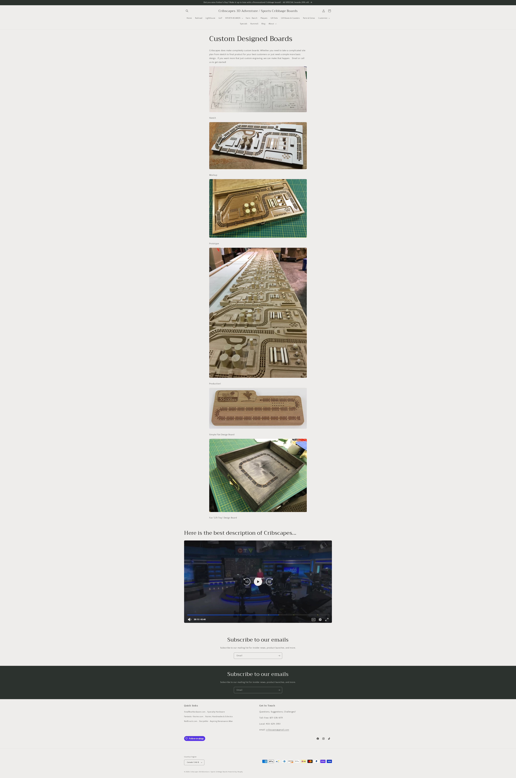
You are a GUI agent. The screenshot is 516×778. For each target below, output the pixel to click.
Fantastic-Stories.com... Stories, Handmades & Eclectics (208, 717)
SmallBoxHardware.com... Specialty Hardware (204, 712)
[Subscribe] (279, 656)
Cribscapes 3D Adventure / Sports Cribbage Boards (209, 772)
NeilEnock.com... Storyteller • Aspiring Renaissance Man (208, 721)
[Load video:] (258, 581)
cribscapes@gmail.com (277, 730)
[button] (187, 11)
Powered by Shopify (235, 772)
